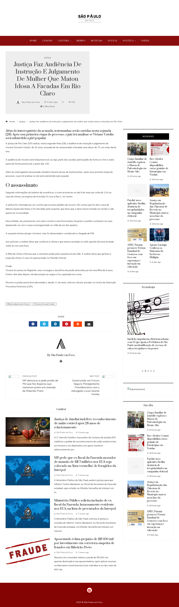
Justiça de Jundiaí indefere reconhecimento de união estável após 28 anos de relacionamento (85, 423)
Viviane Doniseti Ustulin (45, 304)
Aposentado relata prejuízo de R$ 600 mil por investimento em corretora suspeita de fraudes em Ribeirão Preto (84, 543)
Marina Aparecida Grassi (19, 304)
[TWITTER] (44, 324)
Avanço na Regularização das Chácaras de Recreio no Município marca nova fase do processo (159, 210)
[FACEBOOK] (33, 324)
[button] (142, 371)
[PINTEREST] (66, 324)
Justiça (47, 58)
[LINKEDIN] (55, 324)
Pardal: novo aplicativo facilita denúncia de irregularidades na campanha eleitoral (136, 208)
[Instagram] (89, 590)
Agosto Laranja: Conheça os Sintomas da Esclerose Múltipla (158, 251)
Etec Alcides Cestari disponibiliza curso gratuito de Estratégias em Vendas (159, 167)
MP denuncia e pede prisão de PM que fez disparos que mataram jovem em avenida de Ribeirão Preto (40, 383)
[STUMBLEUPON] (78, 324)
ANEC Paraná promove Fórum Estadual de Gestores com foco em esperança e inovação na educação (157, 521)
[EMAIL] (89, 324)
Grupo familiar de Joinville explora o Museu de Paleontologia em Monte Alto (137, 165)
